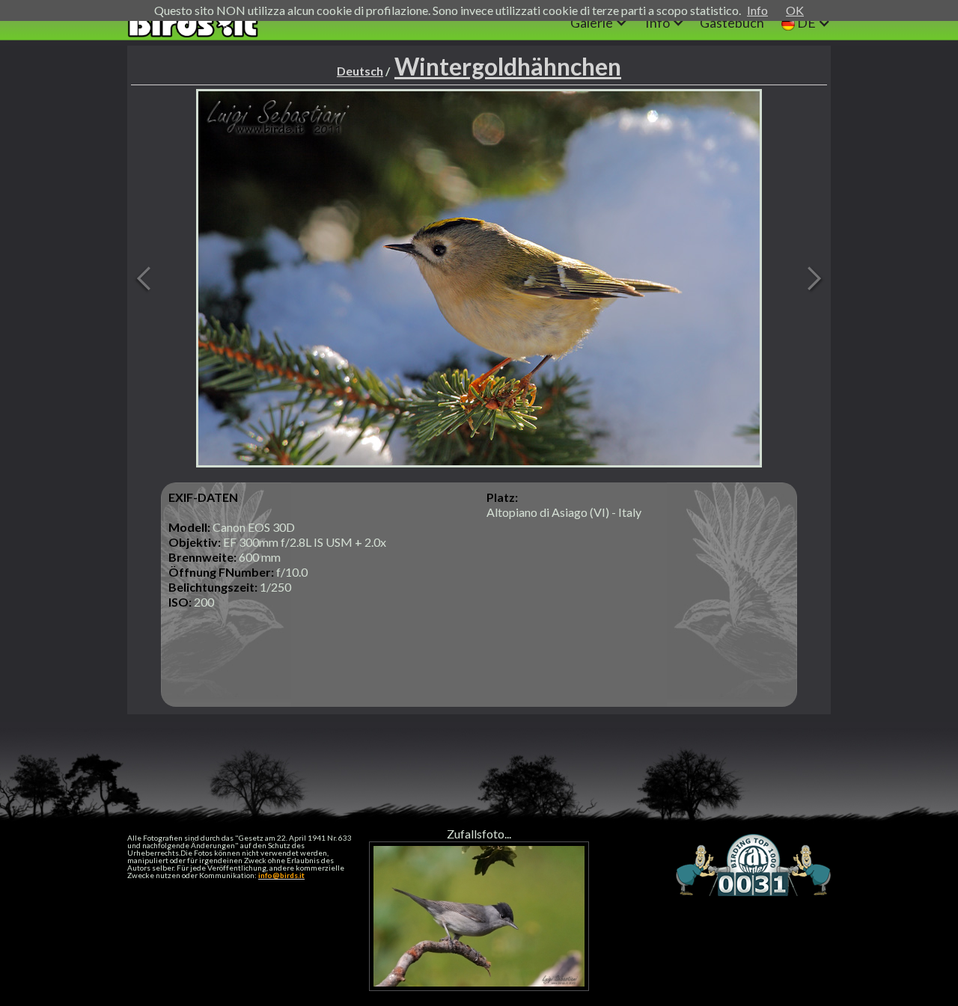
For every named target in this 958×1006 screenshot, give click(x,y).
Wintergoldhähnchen (507, 66)
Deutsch (360, 71)
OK (795, 10)
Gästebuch (732, 22)
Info (757, 10)
